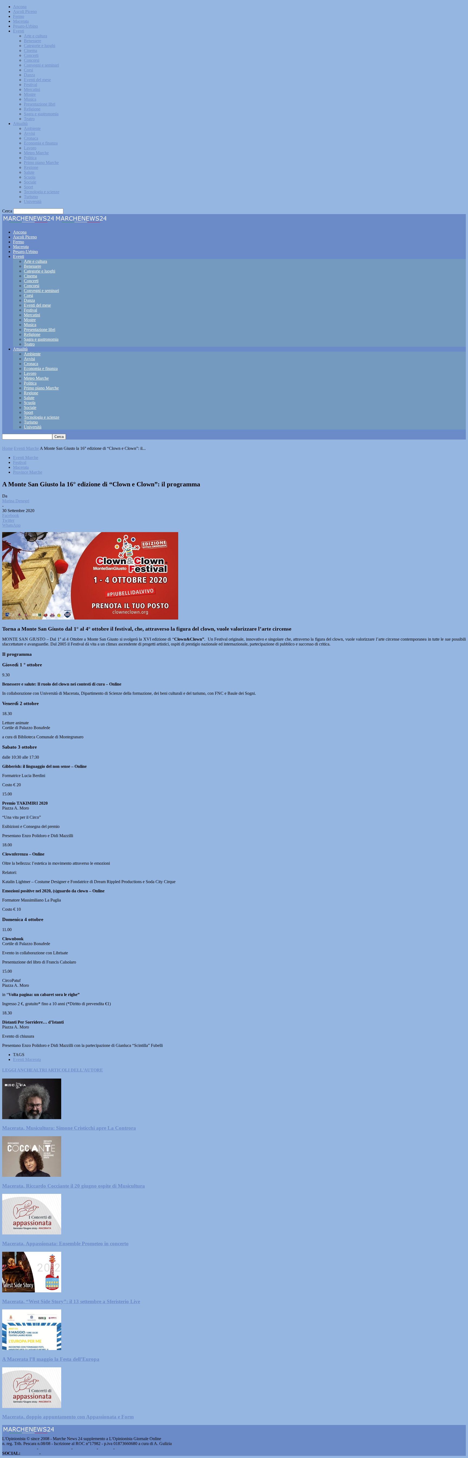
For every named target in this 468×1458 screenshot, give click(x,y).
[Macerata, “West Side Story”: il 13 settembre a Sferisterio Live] (31, 1291)
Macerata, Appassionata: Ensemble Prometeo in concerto (65, 1243)
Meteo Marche (36, 152)
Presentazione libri (39, 104)
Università (32, 201)
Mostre (30, 94)
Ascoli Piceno (25, 11)
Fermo (18, 16)
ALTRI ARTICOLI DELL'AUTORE (68, 1070)
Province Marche (27, 472)
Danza (29, 75)
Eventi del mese (37, 79)
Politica (30, 157)
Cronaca (31, 138)
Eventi (18, 31)
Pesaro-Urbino (25, 26)
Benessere (32, 40)
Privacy (105, 1448)
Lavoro (30, 148)
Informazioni (85, 1448)
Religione (32, 109)
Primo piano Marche (41, 162)
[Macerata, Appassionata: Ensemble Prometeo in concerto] (31, 1233)
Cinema (30, 50)
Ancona (20, 6)
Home (7, 448)
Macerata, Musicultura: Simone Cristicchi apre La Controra (69, 1128)
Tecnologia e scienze (41, 191)
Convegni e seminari (41, 65)
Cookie (122, 1448)
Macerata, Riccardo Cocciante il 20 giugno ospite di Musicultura (73, 1186)
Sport (28, 187)
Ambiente (32, 128)
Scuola (29, 177)
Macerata (21, 21)
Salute (29, 172)
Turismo (31, 196)
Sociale (30, 182)
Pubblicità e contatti (19, 1448)
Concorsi (31, 60)
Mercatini (32, 89)
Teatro (29, 118)
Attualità (20, 123)
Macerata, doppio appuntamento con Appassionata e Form (68, 1417)
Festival (30, 84)
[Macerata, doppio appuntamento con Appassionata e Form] (31, 1406)
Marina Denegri (15, 501)
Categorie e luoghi (39, 45)
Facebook (29, 1453)
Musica (30, 99)
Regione (31, 167)
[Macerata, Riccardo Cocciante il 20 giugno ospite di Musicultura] (31, 1175)
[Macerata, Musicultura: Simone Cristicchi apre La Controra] (31, 1117)
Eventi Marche (26, 448)
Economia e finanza (41, 143)
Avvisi (29, 133)
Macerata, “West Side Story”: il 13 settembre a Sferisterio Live (71, 1301)
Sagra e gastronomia (41, 114)
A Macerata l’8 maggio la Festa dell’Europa (50, 1359)
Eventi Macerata (27, 1059)
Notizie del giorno (54, 1448)
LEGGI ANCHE (17, 1070)
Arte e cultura (35, 36)
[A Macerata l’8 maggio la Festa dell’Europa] (31, 1348)
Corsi (28, 70)
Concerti (31, 55)
